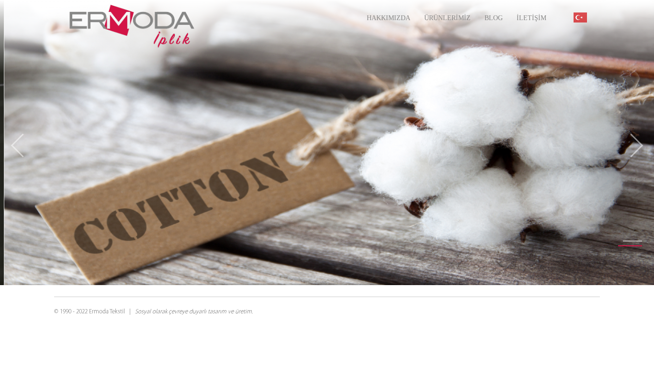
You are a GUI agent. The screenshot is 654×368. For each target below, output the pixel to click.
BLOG (494, 18)
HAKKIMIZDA (388, 18)
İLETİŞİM (531, 18)
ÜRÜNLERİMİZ (447, 18)
